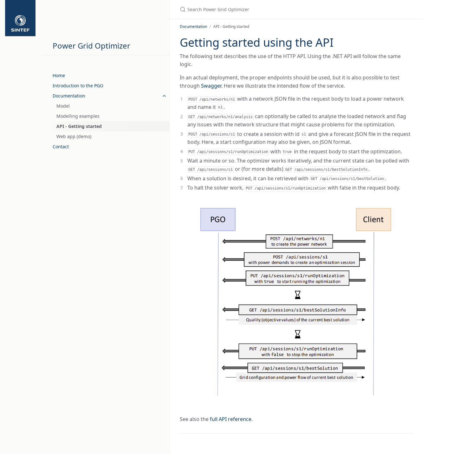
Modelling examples (78, 116)
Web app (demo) (73, 136)
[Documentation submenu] (164, 96)
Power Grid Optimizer (91, 45)
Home (59, 75)
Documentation (69, 96)
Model (63, 106)
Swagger (211, 85)
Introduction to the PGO (78, 86)
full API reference (230, 419)
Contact (61, 147)
